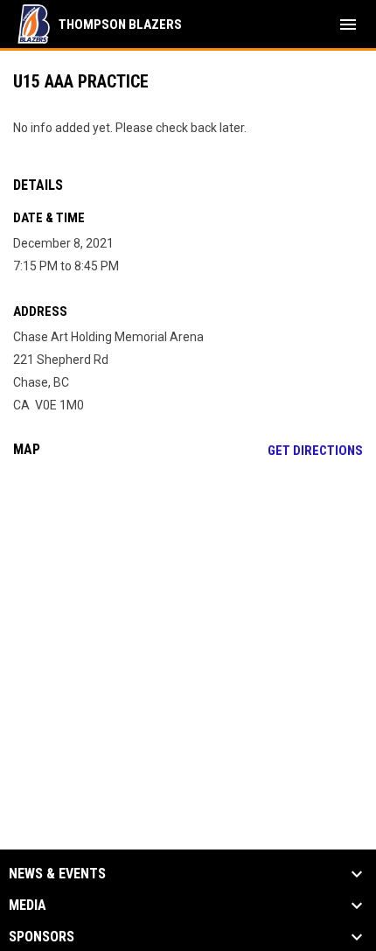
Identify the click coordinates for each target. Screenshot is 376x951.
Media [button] (27, 906)
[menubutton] (348, 24)
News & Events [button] (57, 874)
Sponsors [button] (41, 937)
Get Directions (315, 450)
